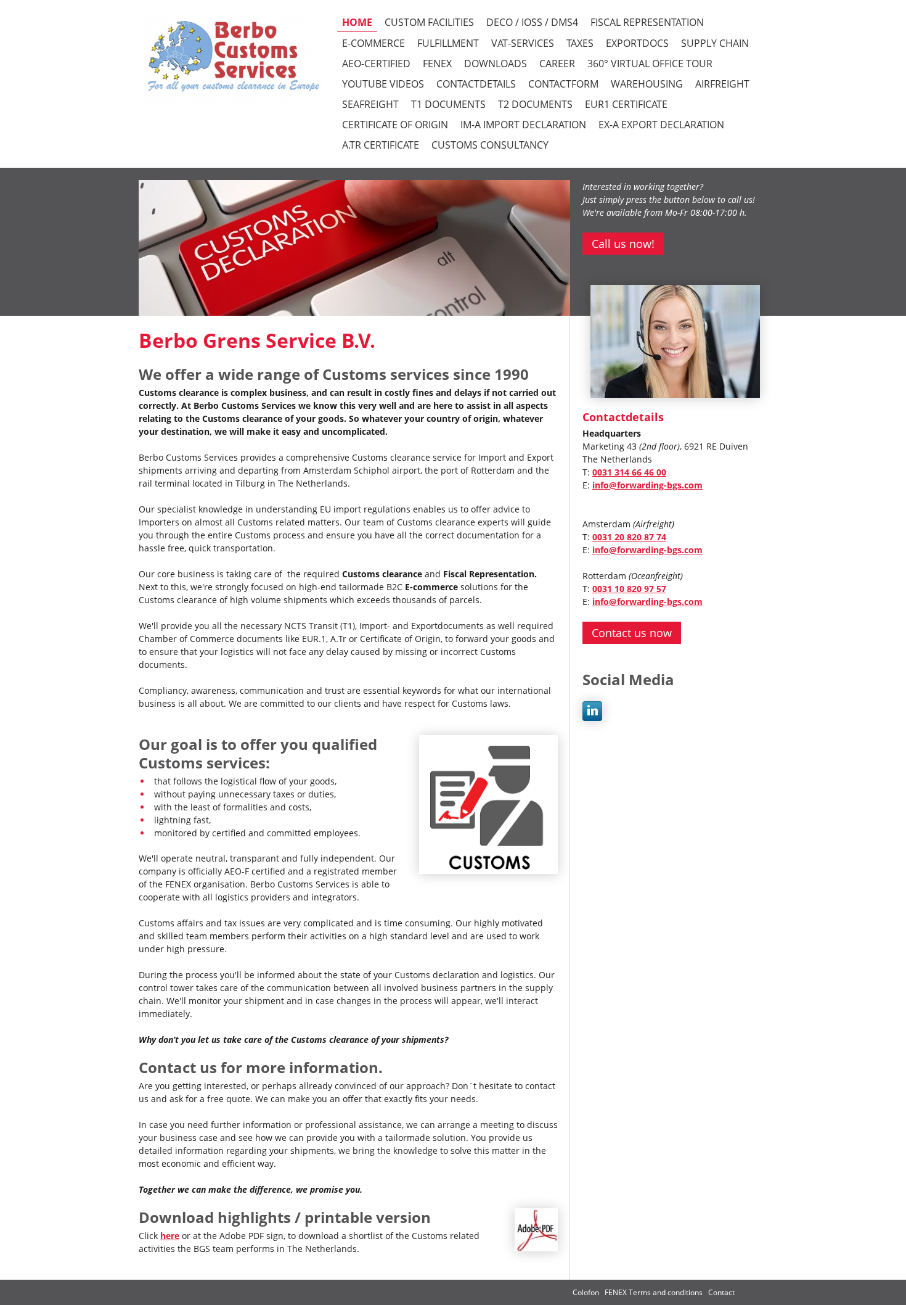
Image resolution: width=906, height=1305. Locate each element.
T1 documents (448, 104)
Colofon (586, 1292)
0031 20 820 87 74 (629, 537)
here (169, 1235)
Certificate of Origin (395, 124)
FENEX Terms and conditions (654, 1292)
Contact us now (632, 632)
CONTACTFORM (563, 84)
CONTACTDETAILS (476, 84)
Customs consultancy (490, 145)
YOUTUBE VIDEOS (383, 84)
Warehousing (647, 84)
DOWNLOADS (495, 63)
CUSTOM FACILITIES (429, 22)
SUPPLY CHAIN (715, 43)
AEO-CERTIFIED (376, 63)
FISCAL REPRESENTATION (647, 22)
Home (357, 22)
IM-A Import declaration (523, 124)
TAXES (580, 43)
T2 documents (535, 104)
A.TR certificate (380, 145)
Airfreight (722, 84)
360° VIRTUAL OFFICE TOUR (649, 63)
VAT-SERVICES (522, 43)
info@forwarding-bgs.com (647, 485)
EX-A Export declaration (661, 124)
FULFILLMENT (448, 43)
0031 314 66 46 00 (629, 472)
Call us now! (623, 243)
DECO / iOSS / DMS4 (532, 22)
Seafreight (370, 104)
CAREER (557, 63)
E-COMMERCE (373, 43)
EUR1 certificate (626, 104)
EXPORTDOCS (637, 43)
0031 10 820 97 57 (629, 589)
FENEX (437, 63)
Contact (721, 1292)
